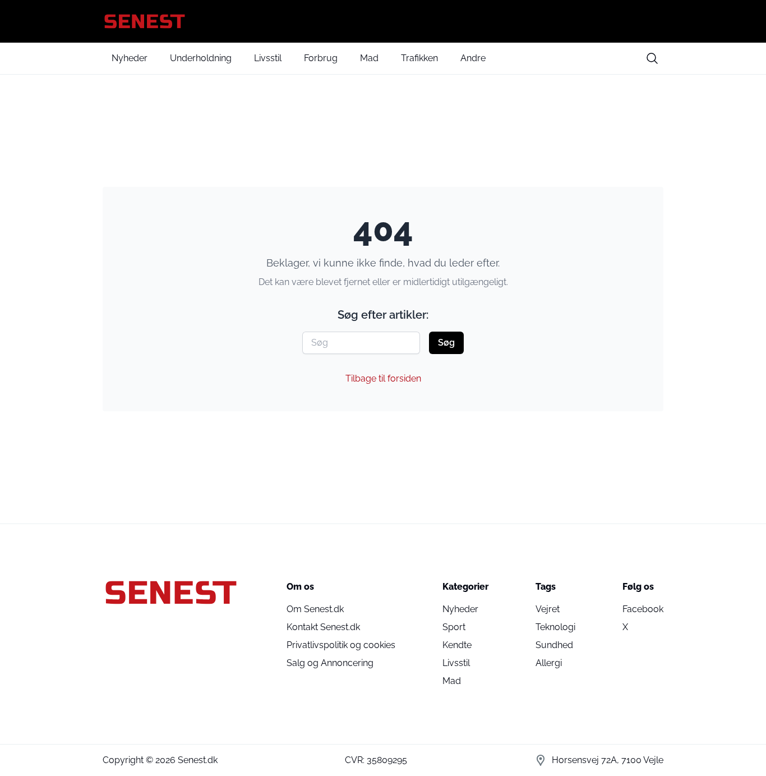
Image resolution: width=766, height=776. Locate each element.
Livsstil (268, 58)
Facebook (642, 609)
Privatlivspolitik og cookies (341, 645)
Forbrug (321, 58)
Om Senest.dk (315, 609)
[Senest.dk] (383, 21)
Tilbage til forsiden (383, 378)
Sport (453, 627)
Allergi (549, 663)
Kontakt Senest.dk (323, 627)
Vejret (548, 609)
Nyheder (129, 58)
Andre (473, 58)
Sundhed (554, 645)
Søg (446, 342)
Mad (369, 58)
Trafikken (419, 58)
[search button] (652, 58)
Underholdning (201, 58)
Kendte (457, 645)
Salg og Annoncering (330, 663)
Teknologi (555, 627)
